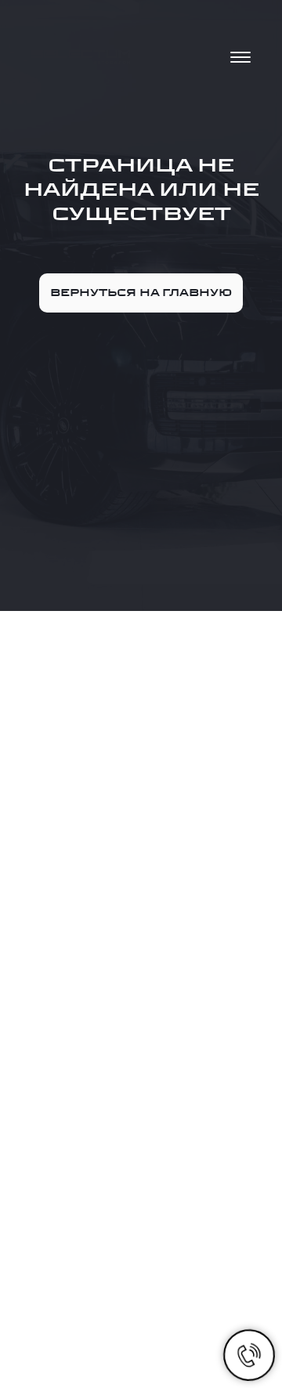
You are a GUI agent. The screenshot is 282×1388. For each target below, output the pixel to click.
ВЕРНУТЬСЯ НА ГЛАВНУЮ (141, 292)
